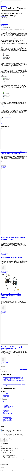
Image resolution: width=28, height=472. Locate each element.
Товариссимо (3, 6)
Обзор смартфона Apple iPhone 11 (12, 257)
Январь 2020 (6, 396)
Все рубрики (8, 117)
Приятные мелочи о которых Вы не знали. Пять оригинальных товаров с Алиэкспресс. (13, 381)
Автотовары (6, 401)
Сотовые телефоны (7, 418)
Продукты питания (7, 415)
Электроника (6, 421)
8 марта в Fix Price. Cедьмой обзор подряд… (13, 377)
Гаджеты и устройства (8, 406)
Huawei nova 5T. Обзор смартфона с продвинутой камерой (13, 348)
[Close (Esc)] (1, 429)
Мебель (4, 412)
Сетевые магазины (7, 417)
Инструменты (6, 410)
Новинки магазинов (7, 413)
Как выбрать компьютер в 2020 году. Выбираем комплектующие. (14, 152)
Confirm (6, 464)
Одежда (5, 414)
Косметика (5, 411)
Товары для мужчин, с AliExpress (10, 382)
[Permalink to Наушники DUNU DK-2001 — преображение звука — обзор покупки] (10, 291)
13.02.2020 (5, 253)
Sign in (2, 7)
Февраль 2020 (6, 395)
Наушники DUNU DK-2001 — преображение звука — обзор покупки (11, 295)
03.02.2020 (5, 166)
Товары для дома (7, 419)
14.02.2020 (5, 24)
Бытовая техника (7, 404)
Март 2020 (5, 393)
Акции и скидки (6, 402)
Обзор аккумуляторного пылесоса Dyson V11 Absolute (13, 238)
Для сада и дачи (6, 407)
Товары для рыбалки (7, 420)
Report (6, 440)
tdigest (2, 24)
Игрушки (5, 408)
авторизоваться (23, 369)
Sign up (5, 7)
